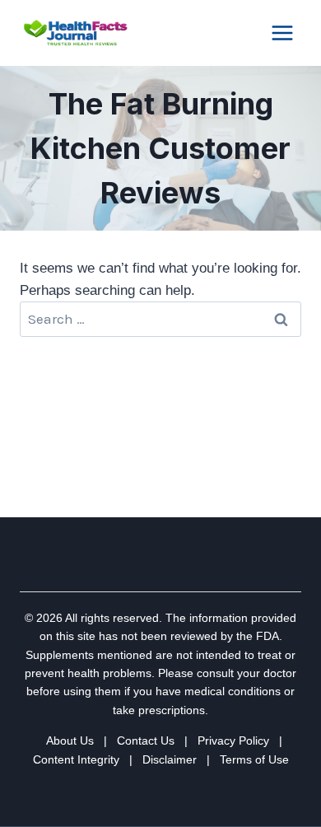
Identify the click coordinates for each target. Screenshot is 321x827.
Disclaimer (169, 759)
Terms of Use (254, 759)
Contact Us (145, 740)
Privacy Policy (233, 740)
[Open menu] (282, 32)
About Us (70, 740)
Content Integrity (76, 759)
